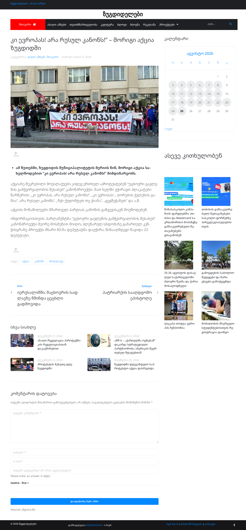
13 (199, 94)
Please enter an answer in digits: (31, 476)
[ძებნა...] (216, 24)
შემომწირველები (192, 524)
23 (226, 102)
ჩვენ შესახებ (173, 524)
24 (173, 111)
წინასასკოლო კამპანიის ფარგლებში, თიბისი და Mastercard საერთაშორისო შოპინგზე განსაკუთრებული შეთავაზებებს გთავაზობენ (180, 222)
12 (190, 94)
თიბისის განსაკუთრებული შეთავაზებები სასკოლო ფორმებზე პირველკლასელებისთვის (217, 217)
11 (181, 94)
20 (199, 102)
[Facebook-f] (234, 525)
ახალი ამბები (36, 57)
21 (208, 102)
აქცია (25, 261)
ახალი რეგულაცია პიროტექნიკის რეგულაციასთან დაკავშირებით (59, 344)
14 (208, 94)
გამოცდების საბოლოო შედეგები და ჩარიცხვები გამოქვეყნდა (218, 277)
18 (181, 102)
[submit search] (230, 24)
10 (173, 94)
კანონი (39, 261)
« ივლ (168, 129)
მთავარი (53, 57)
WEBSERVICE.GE (94, 525)
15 (217, 94)
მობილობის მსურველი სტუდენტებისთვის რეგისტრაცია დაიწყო (218, 328)
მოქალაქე (56, 261)
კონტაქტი (210, 524)
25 (181, 111)
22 (217, 102)
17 (173, 102)
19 (190, 102)
